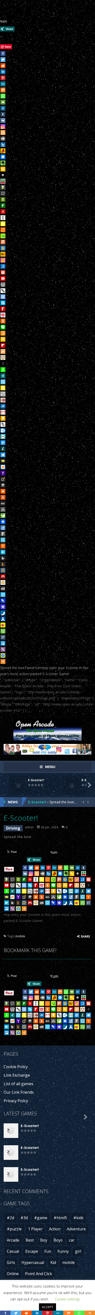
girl (78, 1251)
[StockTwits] (2, 637)
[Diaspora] (2, 521)
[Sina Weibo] (2, 625)
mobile (20, 936)
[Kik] (2, 558)
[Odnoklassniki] (2, 321)
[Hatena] (2, 552)
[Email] (2, 102)
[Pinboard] (2, 600)
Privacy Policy (16, 1100)
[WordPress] (2, 284)
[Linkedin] (2, 71)
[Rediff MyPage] (2, 308)
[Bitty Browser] (2, 394)
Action (54, 1229)
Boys (58, 1240)
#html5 (60, 1217)
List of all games (18, 1083)
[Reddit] (2, 65)
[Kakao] (2, 418)
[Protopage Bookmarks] (2, 606)
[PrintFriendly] (2, 436)
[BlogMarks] (2, 187)
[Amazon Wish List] (2, 387)
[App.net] (2, 509)
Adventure (76, 1229)
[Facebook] (2, 53)
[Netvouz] (2, 235)
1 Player (35, 1229)
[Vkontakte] (2, 120)
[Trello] (2, 643)
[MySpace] (2, 588)
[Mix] (2, 90)
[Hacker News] (2, 546)
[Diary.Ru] (2, 400)
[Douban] (2, 199)
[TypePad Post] (2, 460)
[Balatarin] (2, 181)
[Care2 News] (2, 515)
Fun (47, 1251)
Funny (63, 1251)
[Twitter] (2, 59)
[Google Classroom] (2, 339)
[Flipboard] (2, 345)
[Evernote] (2, 163)
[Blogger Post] (2, 132)
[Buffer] (2, 175)
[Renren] (2, 619)
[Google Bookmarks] (2, 211)
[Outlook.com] (2, 430)
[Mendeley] (2, 576)
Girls (11, 1262)
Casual (13, 1251)
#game (40, 1217)
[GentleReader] (2, 539)
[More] (2, 661)
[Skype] (2, 302)
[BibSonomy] (2, 363)
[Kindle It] (2, 564)
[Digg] (2, 108)
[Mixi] (2, 582)
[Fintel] (2, 205)
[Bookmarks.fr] (2, 357)
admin (29, 827)
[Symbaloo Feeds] (2, 296)
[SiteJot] (2, 254)
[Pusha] (2, 612)
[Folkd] (2, 406)
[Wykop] (2, 467)
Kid (53, 1262)
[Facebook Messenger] (2, 156)
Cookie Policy (16, 1066)
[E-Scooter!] (11, 1130)
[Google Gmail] (2, 412)
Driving (13, 828)
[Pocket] (2, 315)
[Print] (2, 491)
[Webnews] (2, 272)
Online (13, 1273)
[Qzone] (2, 248)
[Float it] (2, 381)
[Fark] (2, 533)
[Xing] (2, 375)
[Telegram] (2, 454)
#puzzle (14, 1229)
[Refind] (2, 442)
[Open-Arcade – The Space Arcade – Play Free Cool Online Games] (47, 728)
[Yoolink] (2, 655)
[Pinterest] (2, 77)
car (72, 1240)
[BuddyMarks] (2, 150)
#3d (24, 1217)
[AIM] (2, 369)
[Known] (2, 223)
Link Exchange (17, 1075)
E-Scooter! (36, 780)
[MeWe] (2, 83)
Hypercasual (32, 1262)
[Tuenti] (2, 266)
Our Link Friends (19, 1092)
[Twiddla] (2, 290)
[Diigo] (2, 527)
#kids (78, 1217)
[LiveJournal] (2, 424)
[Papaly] (2, 594)
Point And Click (38, 1273)
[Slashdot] (2, 448)
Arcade (13, 1240)
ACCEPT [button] (47, 1307)
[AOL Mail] (2, 503)
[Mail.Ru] (2, 570)
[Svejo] (2, 260)
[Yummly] (2, 497)
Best (30, 1240)
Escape (31, 1251)
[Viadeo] (2, 479)
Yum (3, 21)
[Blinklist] (2, 138)
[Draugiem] (2, 351)
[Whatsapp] (2, 96)
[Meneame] (2, 229)
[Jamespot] (2, 333)
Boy (43, 1240)
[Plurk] (2, 242)
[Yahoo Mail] (2, 473)
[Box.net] (2, 144)
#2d (10, 1217)
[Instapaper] (2, 217)
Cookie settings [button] (67, 1299)
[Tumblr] (2, 114)
